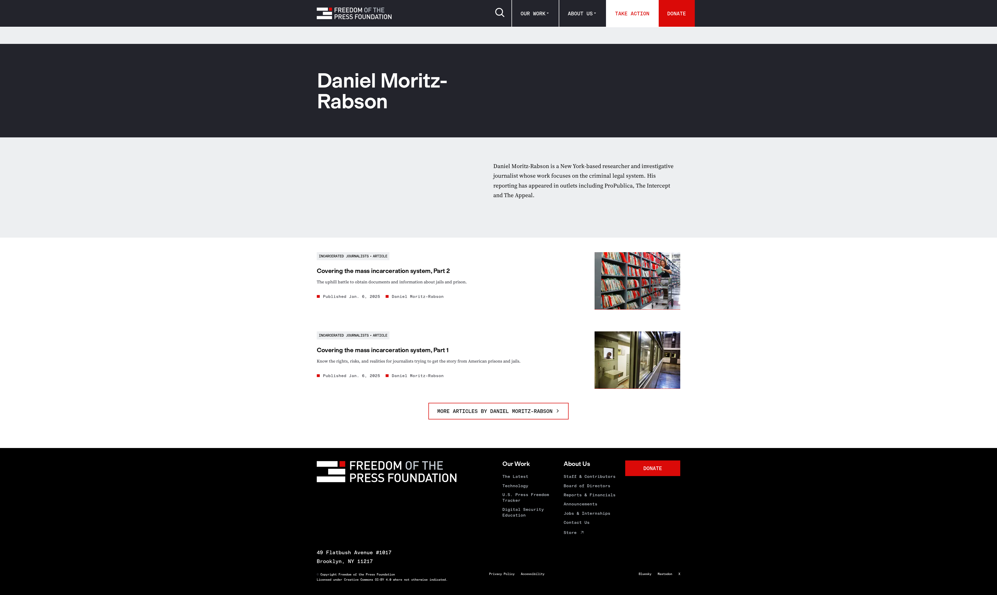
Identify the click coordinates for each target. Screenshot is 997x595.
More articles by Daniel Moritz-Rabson (496, 411)
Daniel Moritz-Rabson (418, 296)
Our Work (533, 13)
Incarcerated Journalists (344, 256)
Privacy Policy (502, 574)
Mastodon (665, 574)
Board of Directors (587, 485)
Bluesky (645, 574)
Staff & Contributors (590, 476)
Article (380, 256)
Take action (632, 13)
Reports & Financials (590, 494)
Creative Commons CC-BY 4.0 (367, 579)
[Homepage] (354, 13)
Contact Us (577, 522)
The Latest (515, 476)
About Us (580, 13)
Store (570, 532)
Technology (515, 485)
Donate (676, 13)
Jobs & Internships (587, 513)
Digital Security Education (523, 512)
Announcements (580, 504)
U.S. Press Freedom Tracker (525, 497)
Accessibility (532, 574)
